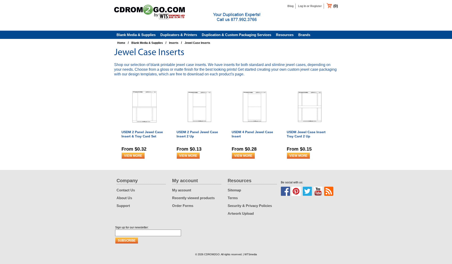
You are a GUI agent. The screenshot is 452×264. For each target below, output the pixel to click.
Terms (233, 198)
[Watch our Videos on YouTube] (318, 191)
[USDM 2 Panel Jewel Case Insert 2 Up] (200, 127)
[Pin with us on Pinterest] (296, 191)
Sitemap (234, 190)
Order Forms (182, 206)
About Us (124, 198)
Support (123, 206)
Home (121, 43)
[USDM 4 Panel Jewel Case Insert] (255, 127)
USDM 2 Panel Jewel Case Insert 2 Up (197, 134)
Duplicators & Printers (178, 35)
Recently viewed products (193, 198)
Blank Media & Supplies (136, 35)
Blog (290, 6)
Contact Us (126, 190)
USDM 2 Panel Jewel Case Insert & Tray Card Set (142, 134)
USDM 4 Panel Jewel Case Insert (252, 134)
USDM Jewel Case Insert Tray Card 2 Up (306, 134)
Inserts (173, 43)
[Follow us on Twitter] (307, 191)
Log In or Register (310, 6)
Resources (285, 35)
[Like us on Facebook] (285, 191)
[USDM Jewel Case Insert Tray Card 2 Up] (310, 127)
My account (181, 190)
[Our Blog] (328, 191)
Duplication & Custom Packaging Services (236, 35)
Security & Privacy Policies (250, 206)
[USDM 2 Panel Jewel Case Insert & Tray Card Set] (145, 127)
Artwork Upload (241, 213)
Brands (304, 35)
